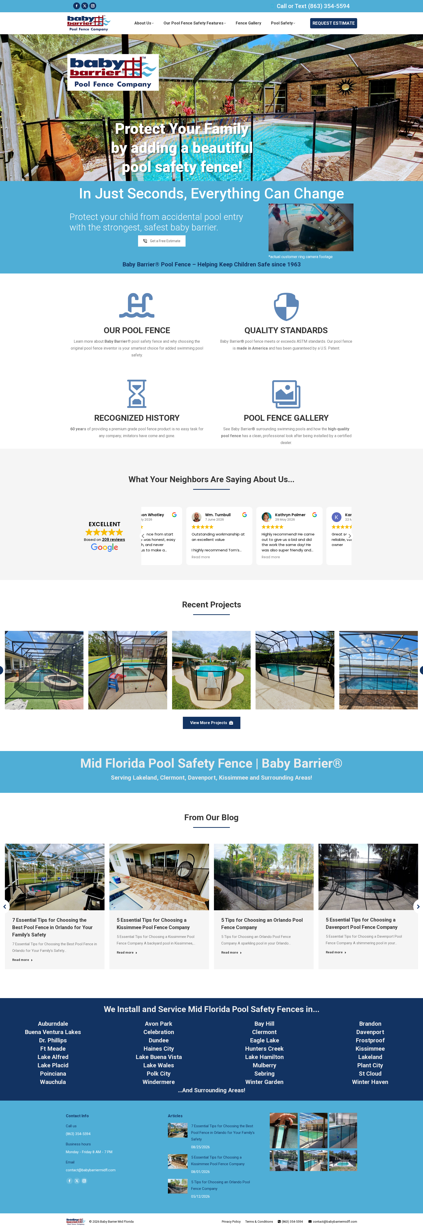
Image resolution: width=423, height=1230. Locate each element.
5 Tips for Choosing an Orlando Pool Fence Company (220, 1185)
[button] (349, 536)
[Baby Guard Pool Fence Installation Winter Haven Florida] (211, 670)
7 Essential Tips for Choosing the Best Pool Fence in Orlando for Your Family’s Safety (52, 927)
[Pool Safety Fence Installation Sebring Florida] (127, 670)
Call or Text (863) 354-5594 (313, 6)
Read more (20, 960)
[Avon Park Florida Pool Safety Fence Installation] (44, 670)
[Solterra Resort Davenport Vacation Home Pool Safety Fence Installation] (295, 670)
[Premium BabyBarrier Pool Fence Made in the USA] (378, 670)
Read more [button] (158, 557)
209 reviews (113, 539)
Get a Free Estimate (165, 241)
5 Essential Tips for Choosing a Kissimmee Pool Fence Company (218, 1160)
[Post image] (178, 1130)
